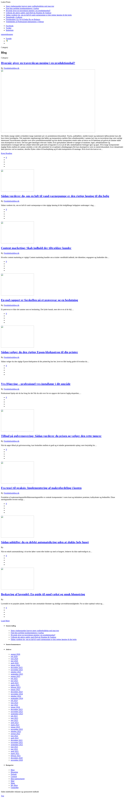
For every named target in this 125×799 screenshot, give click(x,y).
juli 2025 (14, 678)
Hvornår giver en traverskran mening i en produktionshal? (28, 11)
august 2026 (15, 654)
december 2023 (17, 709)
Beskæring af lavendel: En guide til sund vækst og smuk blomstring (43, 594)
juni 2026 (14, 659)
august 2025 (15, 676)
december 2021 (17, 740)
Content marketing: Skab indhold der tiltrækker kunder (36, 248)
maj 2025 (14, 681)
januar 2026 (15, 665)
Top (2, 796)
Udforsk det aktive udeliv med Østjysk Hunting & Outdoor (28, 13)
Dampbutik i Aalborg (14, 17)
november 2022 (17, 729)
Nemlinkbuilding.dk (11, 68)
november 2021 (17, 742)
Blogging (14, 772)
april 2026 (15, 663)
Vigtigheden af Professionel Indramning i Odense (25, 22)
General (14, 776)
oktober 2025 (16, 672)
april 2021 (15, 751)
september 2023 (17, 714)
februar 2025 (16, 687)
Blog (13, 770)
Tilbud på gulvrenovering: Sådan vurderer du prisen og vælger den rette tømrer (51, 436)
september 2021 (17, 745)
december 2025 (17, 667)
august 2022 (15, 734)
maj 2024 (14, 705)
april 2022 (15, 738)
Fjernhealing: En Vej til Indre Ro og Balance (23, 19)
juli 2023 (14, 716)
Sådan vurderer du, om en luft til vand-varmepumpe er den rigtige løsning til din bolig (39, 15)
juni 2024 (14, 703)
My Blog (14, 785)
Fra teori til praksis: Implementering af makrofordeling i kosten (41, 487)
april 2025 (15, 683)
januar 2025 (15, 689)
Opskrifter (15, 788)
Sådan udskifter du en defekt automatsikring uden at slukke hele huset (45, 542)
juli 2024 (14, 701)
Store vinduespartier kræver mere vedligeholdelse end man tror (30, 6)
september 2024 (17, 698)
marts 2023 (15, 725)
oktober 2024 (16, 696)
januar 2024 (15, 707)
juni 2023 (14, 718)
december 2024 (17, 692)
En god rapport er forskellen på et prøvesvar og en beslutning (39, 300)
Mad (12, 781)
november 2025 (17, 670)
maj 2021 (14, 749)
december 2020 (17, 758)
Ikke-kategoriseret (18, 779)
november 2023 (17, 712)
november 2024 (17, 694)
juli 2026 (14, 656)
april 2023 (15, 723)
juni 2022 (14, 736)
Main (13, 783)
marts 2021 (15, 753)
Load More (5, 621)
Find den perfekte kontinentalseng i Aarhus (22, 8)
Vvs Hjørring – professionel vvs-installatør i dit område (35, 383)
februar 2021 (16, 756)
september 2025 (17, 674)
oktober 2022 (16, 731)
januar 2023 (15, 727)
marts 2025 (15, 685)
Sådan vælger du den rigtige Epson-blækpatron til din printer (39, 352)
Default (13, 774)
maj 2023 (14, 720)
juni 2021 (14, 747)
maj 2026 (14, 661)
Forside (9, 38)
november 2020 (17, 760)
